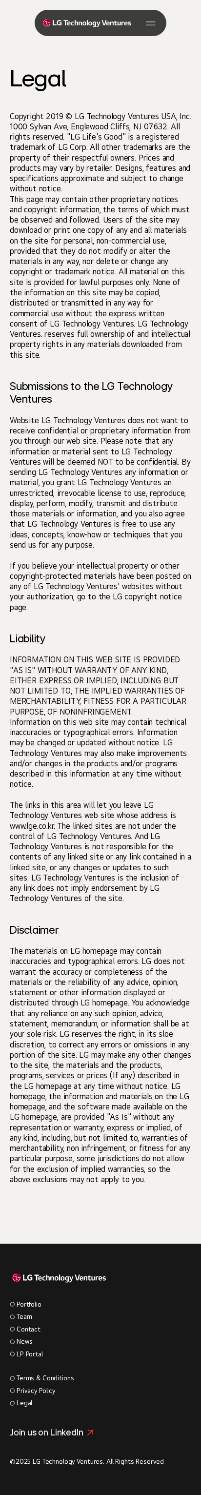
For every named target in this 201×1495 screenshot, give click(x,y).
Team (24, 1316)
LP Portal (30, 1354)
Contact (28, 1329)
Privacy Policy (36, 1390)
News (24, 1341)
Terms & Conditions (45, 1378)
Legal (24, 1403)
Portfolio (29, 1304)
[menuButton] (151, 23)
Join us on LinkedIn (46, 1432)
